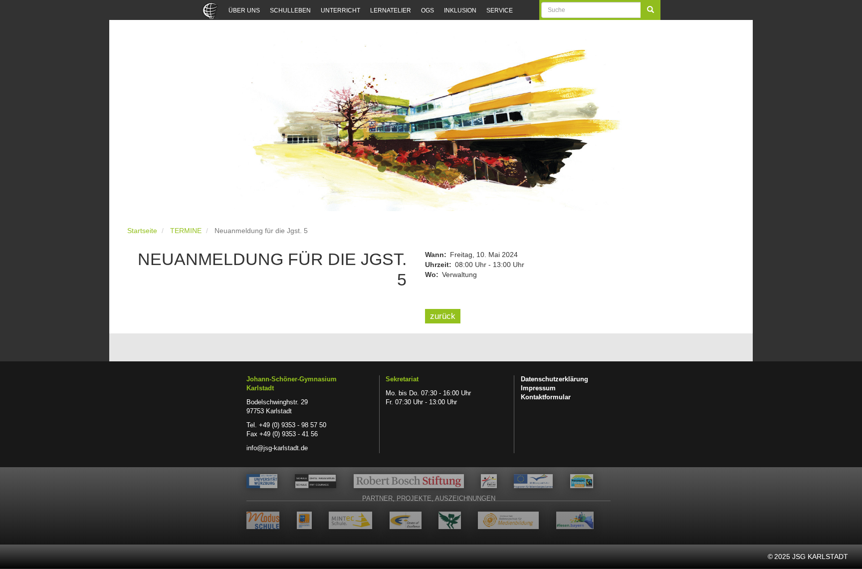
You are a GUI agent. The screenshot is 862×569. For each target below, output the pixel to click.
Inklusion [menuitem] (460, 10)
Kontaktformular (546, 397)
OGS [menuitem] (427, 10)
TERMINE (186, 231)
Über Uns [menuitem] (244, 10)
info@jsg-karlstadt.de (277, 448)
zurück (442, 316)
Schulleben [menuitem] (290, 10)
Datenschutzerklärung (554, 379)
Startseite (142, 231)
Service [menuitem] (499, 10)
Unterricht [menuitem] (340, 10)
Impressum (538, 388)
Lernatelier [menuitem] (390, 10)
